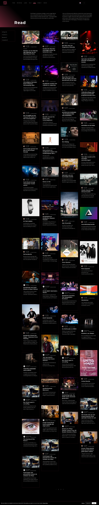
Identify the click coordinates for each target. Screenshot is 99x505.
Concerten (25, 48)
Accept (94, 503)
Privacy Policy (45, 503)
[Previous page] (56, 489)
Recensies (63, 110)
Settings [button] (83, 503)
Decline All (88, 503)
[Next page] (63, 489)
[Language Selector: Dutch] (82, 2)
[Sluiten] (97, 503)
